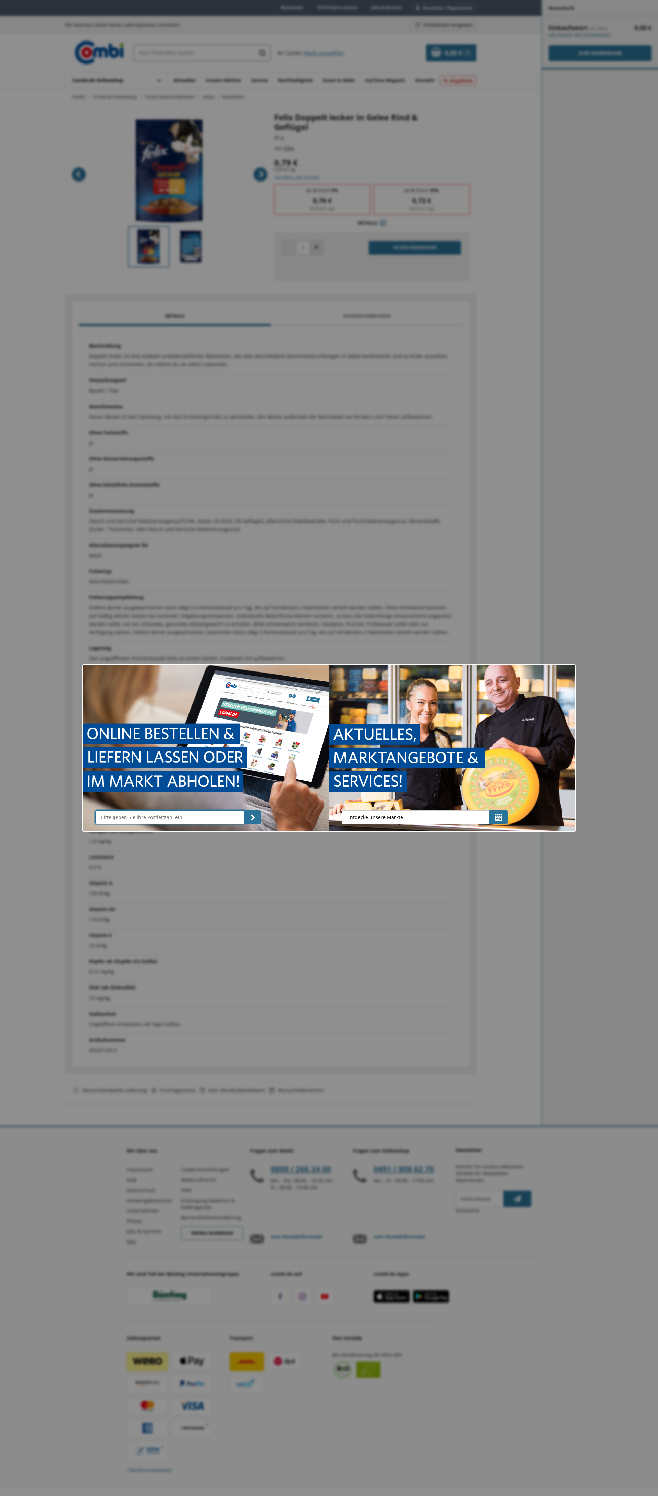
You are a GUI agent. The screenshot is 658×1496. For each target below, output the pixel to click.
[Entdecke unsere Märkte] (498, 817)
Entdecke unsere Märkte (375, 817)
